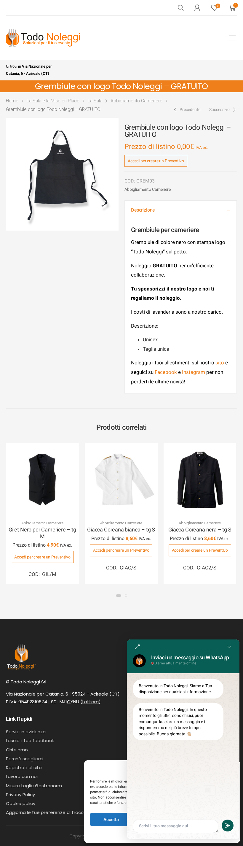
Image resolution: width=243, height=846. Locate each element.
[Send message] (228, 825)
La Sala (95, 101)
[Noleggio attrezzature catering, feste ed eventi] (43, 38)
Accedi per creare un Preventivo (156, 160)
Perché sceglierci (24, 758)
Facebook (165, 372)
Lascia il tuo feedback (30, 740)
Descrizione (143, 210)
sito (219, 363)
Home (12, 101)
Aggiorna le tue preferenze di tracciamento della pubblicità (72, 812)
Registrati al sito (24, 767)
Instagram (193, 372)
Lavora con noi (22, 776)
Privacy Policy (20, 794)
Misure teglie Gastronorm (34, 785)
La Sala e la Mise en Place (53, 101)
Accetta (111, 819)
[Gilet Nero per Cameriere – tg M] (42, 479)
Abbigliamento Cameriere (136, 101)
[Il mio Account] (197, 7)
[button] (118, 595)
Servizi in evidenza (26, 731)
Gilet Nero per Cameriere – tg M (42, 532)
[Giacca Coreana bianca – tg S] (121, 479)
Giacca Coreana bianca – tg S (121, 529)
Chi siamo (17, 750)
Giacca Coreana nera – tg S (199, 529)
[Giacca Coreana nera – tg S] (200, 479)
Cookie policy (20, 803)
